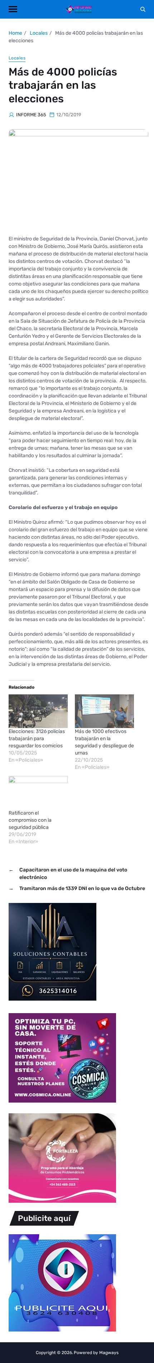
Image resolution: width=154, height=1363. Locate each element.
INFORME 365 (31, 114)
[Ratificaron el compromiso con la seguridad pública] (38, 793)
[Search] (142, 9)
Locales (17, 57)
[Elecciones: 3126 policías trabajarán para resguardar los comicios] (38, 711)
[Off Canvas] (13, 9)
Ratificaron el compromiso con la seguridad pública (30, 820)
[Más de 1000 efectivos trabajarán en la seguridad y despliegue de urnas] (104, 711)
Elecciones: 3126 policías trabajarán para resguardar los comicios (37, 738)
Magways (109, 1352)
